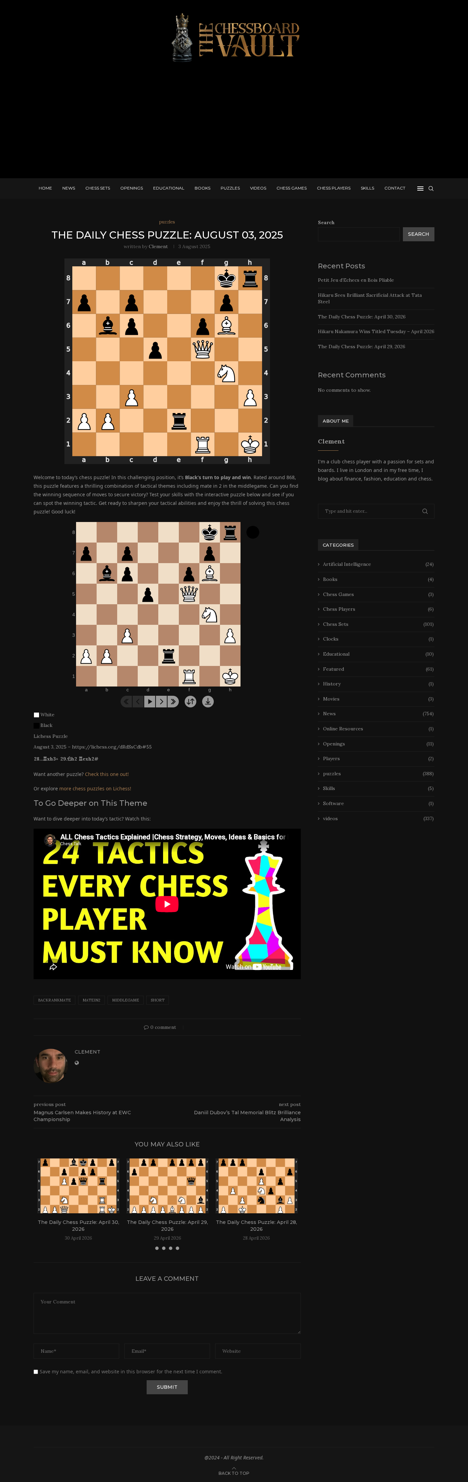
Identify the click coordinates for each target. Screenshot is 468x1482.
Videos (258, 188)
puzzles (378, 773)
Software (378, 803)
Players (378, 758)
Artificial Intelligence (378, 564)
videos (378, 818)
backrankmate (54, 1000)
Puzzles (230, 188)
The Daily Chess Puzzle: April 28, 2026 (256, 1225)
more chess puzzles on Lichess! (95, 788)
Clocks (378, 639)
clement (158, 246)
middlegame (125, 1000)
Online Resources (378, 729)
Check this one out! (107, 774)
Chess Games (291, 188)
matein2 (91, 1000)
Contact (394, 188)
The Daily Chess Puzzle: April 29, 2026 (167, 1225)
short (157, 1000)
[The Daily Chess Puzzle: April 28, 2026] (256, 1185)
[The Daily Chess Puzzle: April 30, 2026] (78, 1185)
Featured (378, 669)
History (378, 684)
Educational (168, 188)
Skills (367, 188)
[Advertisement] (234, 123)
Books (202, 188)
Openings (131, 188)
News (68, 188)
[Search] (431, 188)
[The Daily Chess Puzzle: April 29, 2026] (167, 1185)
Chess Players (333, 188)
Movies (378, 699)
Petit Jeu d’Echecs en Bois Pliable (356, 280)
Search (326, 222)
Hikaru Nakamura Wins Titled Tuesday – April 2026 (376, 331)
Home (45, 188)
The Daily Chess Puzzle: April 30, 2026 (78, 1225)
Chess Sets (97, 188)
